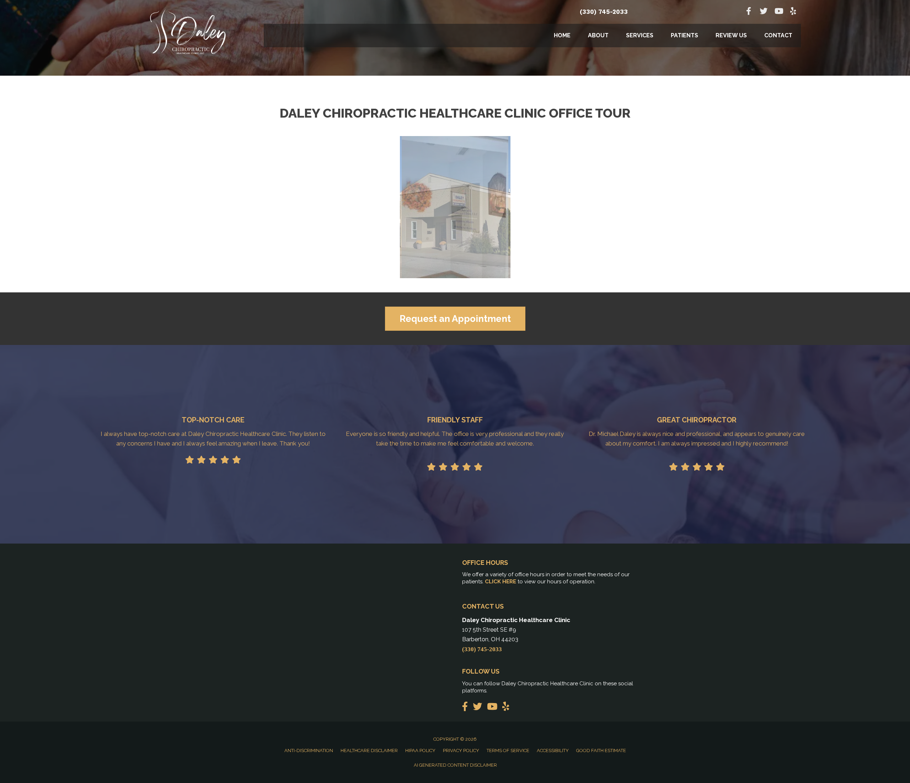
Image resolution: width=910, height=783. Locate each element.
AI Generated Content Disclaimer (455, 765)
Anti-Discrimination (308, 750)
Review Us (731, 35)
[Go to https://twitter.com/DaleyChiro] (763, 12)
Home (562, 35)
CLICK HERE (500, 581)
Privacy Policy (461, 750)
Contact (778, 35)
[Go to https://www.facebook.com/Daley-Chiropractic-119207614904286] (749, 12)
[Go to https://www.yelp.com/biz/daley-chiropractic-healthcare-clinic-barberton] (793, 12)
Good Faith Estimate (601, 750)
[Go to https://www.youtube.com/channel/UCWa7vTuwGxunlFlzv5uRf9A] (778, 12)
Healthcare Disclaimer (369, 750)
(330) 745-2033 (604, 11)
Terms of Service (508, 750)
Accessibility (553, 750)
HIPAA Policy (420, 750)
